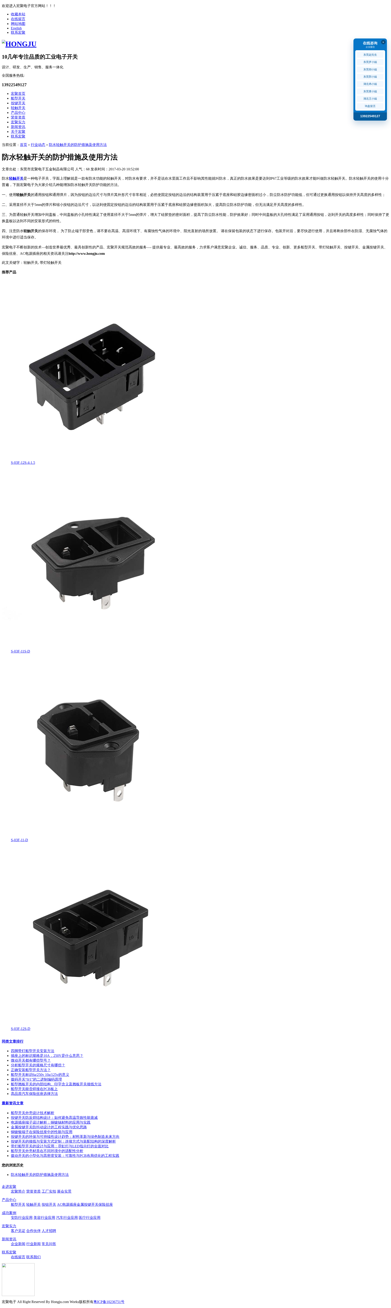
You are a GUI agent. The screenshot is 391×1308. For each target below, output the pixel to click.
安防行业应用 (22, 1218)
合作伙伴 (33, 1231)
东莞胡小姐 (370, 69)
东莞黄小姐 (370, 91)
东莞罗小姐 (370, 62)
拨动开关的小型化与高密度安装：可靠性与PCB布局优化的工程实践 (65, 1156)
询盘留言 (370, 106)
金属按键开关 (87, 1204)
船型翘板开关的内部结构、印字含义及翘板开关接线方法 (56, 1084)
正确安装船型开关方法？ (31, 1070)
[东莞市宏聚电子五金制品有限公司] (19, 44)
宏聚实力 (18, 122)
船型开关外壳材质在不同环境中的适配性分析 (47, 1151)
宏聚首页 (18, 93)
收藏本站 (18, 14)
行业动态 (38, 145)
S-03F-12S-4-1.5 (23, 463)
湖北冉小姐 (370, 84)
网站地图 (18, 24)
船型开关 (18, 98)
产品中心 (18, 112)
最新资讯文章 (13, 1103)
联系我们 (33, 1257)
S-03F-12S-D (20, 1029)
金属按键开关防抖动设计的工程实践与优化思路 (49, 1127)
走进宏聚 (9, 1187)
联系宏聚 (18, 32)
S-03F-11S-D (20, 651)
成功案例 (9, 1213)
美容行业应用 (44, 1218)
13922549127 (370, 116)
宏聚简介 (18, 1191)
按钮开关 (49, 1204)
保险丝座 (105, 1204)
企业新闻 (18, 1244)
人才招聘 (49, 1231)
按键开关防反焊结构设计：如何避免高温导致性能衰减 (54, 1118)
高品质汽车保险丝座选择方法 (34, 1094)
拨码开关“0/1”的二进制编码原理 (36, 1079)
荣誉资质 (18, 117)
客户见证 (18, 1231)
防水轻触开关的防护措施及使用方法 (78, 145)
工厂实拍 (49, 1191)
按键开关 (18, 103)
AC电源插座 (67, 1204)
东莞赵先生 (370, 54)
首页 (23, 145)
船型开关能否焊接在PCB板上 (34, 1089)
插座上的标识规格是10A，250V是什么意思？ (47, 1056)
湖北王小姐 (370, 98)
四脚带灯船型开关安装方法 (32, 1051)
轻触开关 (18, 108)
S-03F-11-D (19, 840)
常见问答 (49, 1244)
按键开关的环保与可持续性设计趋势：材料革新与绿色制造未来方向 (65, 1137)
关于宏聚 (18, 131)
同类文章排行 (13, 1041)
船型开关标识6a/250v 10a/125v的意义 (40, 1075)
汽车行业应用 (67, 1218)
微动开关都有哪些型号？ (31, 1060)
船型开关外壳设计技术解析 (32, 1113)
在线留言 (18, 19)
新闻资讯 (18, 127)
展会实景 (64, 1191)
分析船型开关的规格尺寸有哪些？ (38, 1065)
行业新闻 (33, 1244)
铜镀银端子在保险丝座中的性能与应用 (41, 1132)
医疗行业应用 (89, 1218)
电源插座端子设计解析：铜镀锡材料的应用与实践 (51, 1122)
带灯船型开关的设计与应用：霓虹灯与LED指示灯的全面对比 (60, 1146)
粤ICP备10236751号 (108, 1302)
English (16, 28)
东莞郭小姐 (370, 76)
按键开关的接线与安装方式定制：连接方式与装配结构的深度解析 (63, 1141)
